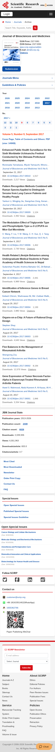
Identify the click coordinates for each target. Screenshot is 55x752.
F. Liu (13, 234)
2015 (17, 107)
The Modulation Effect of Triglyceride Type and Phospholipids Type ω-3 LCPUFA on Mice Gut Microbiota (25, 226)
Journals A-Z (8, 680)
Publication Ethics (38, 714)
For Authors (35, 688)
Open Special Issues (14, 505)
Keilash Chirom (9, 296)
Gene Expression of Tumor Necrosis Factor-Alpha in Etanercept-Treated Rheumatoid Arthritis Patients (26, 379)
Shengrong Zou (9, 355)
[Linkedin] (30, 579)
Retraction (34, 722)
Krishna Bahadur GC (30, 267)
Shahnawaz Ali (24, 296)
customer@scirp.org (16, 597)
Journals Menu (10, 78)
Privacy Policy (36, 726)
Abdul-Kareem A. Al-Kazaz (33, 387)
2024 (27, 98)
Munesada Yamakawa (12, 165)
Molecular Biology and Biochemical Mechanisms (21, 540)
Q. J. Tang (44, 234)
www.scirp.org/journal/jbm (30, 47)
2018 (37, 103)
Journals (18, 22)
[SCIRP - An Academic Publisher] (20, 5)
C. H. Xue (33, 234)
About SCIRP (38, 675)
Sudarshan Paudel (11, 267)
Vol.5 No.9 (42, 168)
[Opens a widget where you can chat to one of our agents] (44, 747)
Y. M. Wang (22, 234)
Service (7, 705)
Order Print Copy (12, 478)
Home (8, 22)
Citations (24, 53)
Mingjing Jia (18, 201)
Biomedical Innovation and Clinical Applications (21, 554)
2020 (17, 103)
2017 (47, 103)
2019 (27, 103)
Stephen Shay (8, 325)
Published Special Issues (16, 511)
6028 (21, 429)
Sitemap (6, 692)
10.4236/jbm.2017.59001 (19, 398)
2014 (27, 107)
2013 (37, 107)
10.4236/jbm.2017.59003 (19, 336)
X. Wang (6, 234)
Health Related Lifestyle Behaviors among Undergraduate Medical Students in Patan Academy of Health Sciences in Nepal (25, 259)
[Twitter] (5, 579)
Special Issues (36, 700)
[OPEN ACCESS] (46, 5)
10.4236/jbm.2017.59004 (19, 307)
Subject (5, 684)
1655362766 (12, 608)
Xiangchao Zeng (32, 201)
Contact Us (9, 484)
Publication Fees (37, 696)
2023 (37, 98)
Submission (11, 69)
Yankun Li (6, 201)
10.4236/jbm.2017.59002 (19, 366)
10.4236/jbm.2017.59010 (19, 176)
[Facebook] (17, 579)
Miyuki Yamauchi (32, 165)
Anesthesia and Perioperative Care (16, 547)
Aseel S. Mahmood (11, 387)
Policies (35, 705)
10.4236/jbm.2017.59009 (19, 212)
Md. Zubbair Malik (40, 296)
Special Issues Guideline (16, 517)
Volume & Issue (9, 734)
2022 (47, 98)
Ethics (32, 680)
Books (5, 688)
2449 (25, 424)
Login (7, 14)
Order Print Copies (11, 718)
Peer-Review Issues (39, 692)
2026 (7, 98)
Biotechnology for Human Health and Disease (20, 562)
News (4, 700)
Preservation (36, 718)
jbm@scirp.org (33, 50)
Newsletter (9, 472)
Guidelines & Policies (14, 85)
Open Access (36, 710)
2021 (7, 103)
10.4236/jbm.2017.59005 (19, 278)
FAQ (6, 489)
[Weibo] (43, 579)
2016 (7, 107)
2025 (17, 98)
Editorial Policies (37, 684)
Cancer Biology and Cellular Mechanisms (18, 532)
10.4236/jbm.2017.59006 (19, 245)
